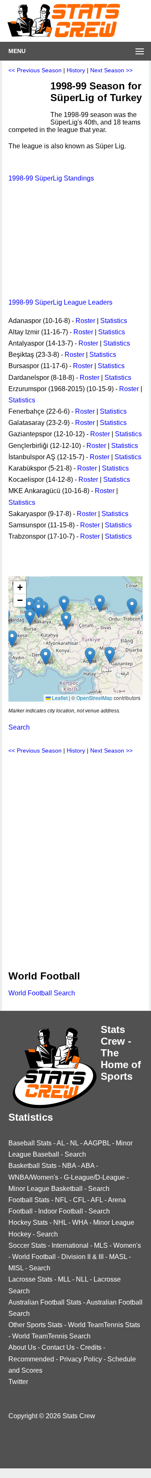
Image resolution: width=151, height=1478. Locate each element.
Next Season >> (111, 70)
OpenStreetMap (94, 697)
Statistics (113, 320)
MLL (64, 1279)
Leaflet (59, 697)
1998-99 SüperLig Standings (51, 178)
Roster (85, 320)
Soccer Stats (27, 1245)
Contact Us (58, 1347)
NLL (82, 1279)
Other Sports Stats (35, 1324)
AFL (97, 1199)
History (76, 70)
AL (61, 1143)
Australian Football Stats (44, 1302)
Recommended (31, 1359)
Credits (91, 1347)
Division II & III (82, 1256)
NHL (60, 1222)
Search (19, 727)
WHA (80, 1222)
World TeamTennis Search (51, 1336)
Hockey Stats (28, 1222)
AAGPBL (96, 1143)
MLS (101, 1245)
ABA (87, 1165)
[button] (90, 655)
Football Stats (28, 1199)
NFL (61, 1199)
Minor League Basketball (45, 1188)
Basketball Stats (32, 1165)
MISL (15, 1268)
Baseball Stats (30, 1143)
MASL (118, 1256)
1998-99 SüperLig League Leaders (60, 302)
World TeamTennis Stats (104, 1324)
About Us (22, 1347)
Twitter (18, 1381)
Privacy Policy (81, 1359)
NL (74, 1143)
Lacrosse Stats (30, 1279)
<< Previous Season (35, 70)
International (70, 1245)
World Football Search (41, 993)
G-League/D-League (94, 1177)
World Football (34, 1256)
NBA (69, 1165)
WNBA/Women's (33, 1177)
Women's (127, 1245)
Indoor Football (60, 1211)
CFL (79, 1199)
